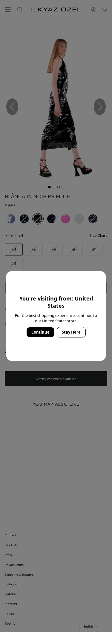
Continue (40, 332)
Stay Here (71, 332)
